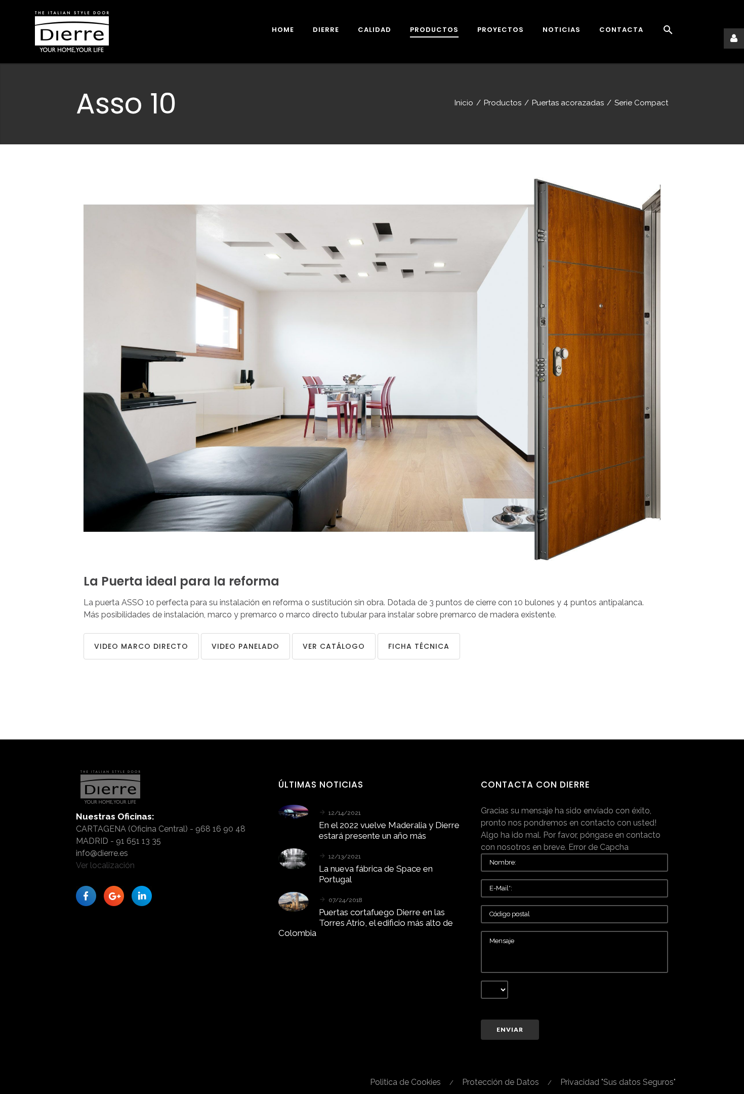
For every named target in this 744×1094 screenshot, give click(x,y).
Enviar (510, 1029)
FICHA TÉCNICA (418, 646)
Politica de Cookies (405, 1082)
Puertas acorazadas (568, 102)
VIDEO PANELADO (245, 646)
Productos (502, 102)
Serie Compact (641, 102)
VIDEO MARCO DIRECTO (141, 646)
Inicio (463, 102)
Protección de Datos (500, 1082)
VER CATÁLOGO (334, 646)
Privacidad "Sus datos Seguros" (618, 1082)
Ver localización (105, 865)
